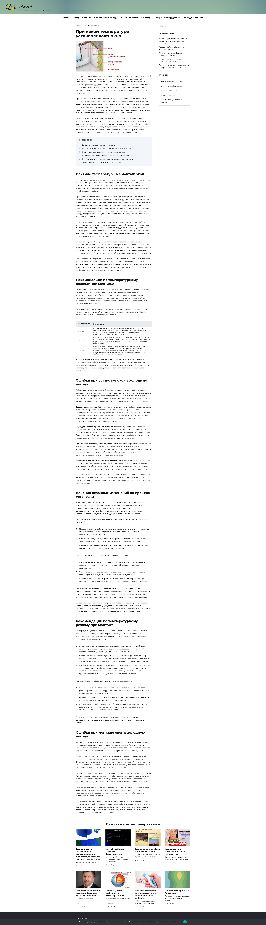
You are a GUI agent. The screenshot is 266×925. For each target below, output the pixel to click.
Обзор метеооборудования (167, 18)
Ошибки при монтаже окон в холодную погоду (103, 162)
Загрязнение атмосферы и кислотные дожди (147, 850)
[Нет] (263, 922)
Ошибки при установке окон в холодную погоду (103, 152)
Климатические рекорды (106, 18)
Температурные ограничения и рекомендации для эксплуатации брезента (174, 41)
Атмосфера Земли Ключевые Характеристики (114, 851)
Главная (67, 18)
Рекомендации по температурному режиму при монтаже (107, 149)
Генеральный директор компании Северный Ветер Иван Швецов (88, 893)
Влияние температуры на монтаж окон (99, 145)
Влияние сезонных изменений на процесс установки (105, 155)
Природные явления (193, 18)
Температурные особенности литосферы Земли (114, 893)
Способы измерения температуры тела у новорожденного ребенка (145, 894)
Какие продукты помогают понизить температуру (175, 851)
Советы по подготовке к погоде (136, 18)
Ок (185, 922)
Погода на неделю (82, 18)
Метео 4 (25, 6)
